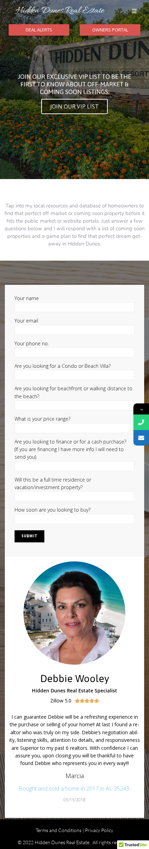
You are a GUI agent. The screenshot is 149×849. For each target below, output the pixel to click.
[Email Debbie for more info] (141, 438)
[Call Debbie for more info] (141, 422)
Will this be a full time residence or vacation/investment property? (53, 483)
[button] (134, 11)
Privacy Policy (99, 830)
